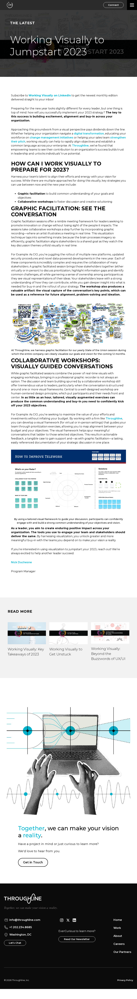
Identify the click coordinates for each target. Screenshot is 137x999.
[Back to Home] (10, 5)
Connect (113, 5)
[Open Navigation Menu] (132, 5)
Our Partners (122, 952)
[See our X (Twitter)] (68, 920)
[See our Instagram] (61, 920)
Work (117, 928)
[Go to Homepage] (68, 896)
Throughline (114, 418)
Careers (119, 944)
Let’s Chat (15, 942)
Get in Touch (33, 862)
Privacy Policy (125, 980)
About (117, 936)
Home (117, 919)
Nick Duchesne (21, 562)
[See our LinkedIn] (74, 920)
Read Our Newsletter (77, 939)
